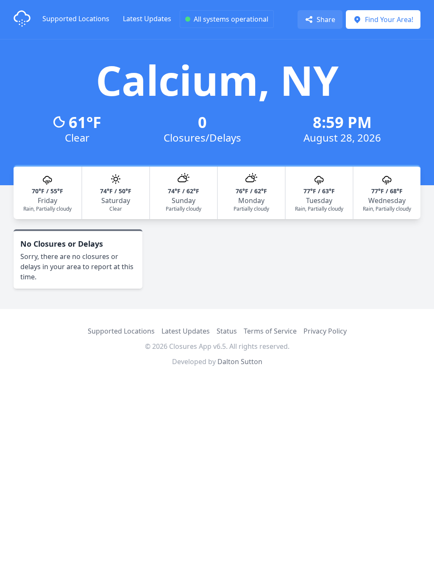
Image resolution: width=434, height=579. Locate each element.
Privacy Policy (325, 331)
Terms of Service (270, 331)
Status (227, 331)
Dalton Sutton (239, 361)
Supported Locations (75, 18)
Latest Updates (147, 18)
